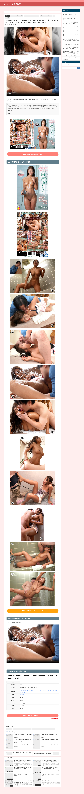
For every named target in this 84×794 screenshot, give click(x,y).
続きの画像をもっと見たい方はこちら (33, 610)
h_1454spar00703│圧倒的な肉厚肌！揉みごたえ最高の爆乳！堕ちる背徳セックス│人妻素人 (71, 18)
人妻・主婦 (7, 15)
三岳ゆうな (13, 15)
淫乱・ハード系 (43, 15)
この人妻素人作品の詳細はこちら (33, 154)
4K (54, 15)
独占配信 (31, 15)
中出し (18, 15)
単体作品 (8, 17)
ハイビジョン (37, 15)
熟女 (22, 15)
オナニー (26, 15)
